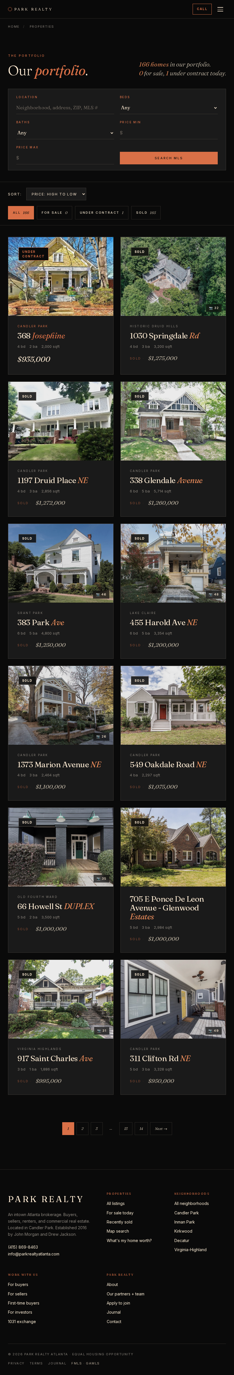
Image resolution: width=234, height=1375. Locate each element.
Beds (125, 97)
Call (202, 9)
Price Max (27, 147)
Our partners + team (125, 1293)
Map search (118, 1231)
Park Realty (33, 9)
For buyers (18, 1284)
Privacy (16, 1363)
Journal (114, 1312)
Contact (114, 1321)
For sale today (120, 1212)
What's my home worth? (129, 1240)
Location (27, 97)
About (112, 1284)
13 (126, 1128)
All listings (116, 1203)
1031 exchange (22, 1321)
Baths (23, 122)
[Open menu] (220, 9)
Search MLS (169, 158)
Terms (36, 1363)
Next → (161, 1128)
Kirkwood (183, 1231)
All (21, 212)
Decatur (181, 1240)
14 (141, 1128)
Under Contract (102, 212)
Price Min (130, 122)
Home (14, 27)
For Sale (54, 212)
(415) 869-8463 (23, 1247)
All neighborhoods (191, 1203)
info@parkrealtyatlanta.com (33, 1253)
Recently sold (119, 1221)
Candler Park (186, 1212)
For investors (20, 1312)
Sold (146, 212)
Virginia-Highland (190, 1249)
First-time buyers (23, 1303)
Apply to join (118, 1303)
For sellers (17, 1293)
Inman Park (184, 1221)
